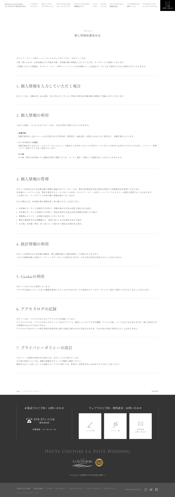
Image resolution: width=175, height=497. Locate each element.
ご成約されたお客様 (23, 489)
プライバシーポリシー (76, 489)
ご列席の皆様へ (38, 489)
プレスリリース (109, 489)
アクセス (50, 489)
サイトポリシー (61, 489)
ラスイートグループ (94, 489)
